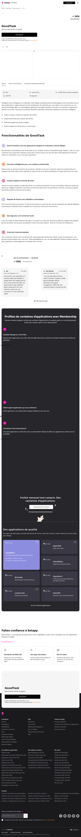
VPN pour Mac (6, 752)
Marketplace (8, 8)
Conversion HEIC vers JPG (62, 775)
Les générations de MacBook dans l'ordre (40, 760)
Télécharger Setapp (7, 737)
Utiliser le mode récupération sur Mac (39, 796)
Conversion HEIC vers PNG (62, 777)
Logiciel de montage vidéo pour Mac (12, 770)
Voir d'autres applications (41, 605)
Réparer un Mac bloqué (61, 796)
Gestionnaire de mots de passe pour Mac (14, 767)
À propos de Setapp (7, 734)
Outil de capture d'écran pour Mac (12, 780)
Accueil (3, 8)
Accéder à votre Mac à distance (37, 793)
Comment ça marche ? (8, 729)
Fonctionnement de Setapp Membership (40, 511)
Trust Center (31, 724)
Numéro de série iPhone (62, 755)
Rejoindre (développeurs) (35, 726)
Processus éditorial (60, 721)
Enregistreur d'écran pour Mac (10, 757)
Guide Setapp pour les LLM (36, 752)
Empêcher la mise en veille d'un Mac (39, 801)
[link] (61, 816)
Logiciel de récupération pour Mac (12, 765)
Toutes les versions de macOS (37, 755)
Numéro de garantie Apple (62, 767)
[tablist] (40, 84)
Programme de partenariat (36, 732)
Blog (29, 734)
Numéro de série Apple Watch (63, 765)
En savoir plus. (33, 40)
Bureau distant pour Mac (9, 782)
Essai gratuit (69, 2)
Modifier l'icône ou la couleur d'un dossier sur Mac (14, 796)
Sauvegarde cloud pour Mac (10, 785)
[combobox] (75, 830)
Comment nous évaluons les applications (67, 724)
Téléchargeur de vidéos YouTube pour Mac (14, 755)
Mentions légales (7, 744)
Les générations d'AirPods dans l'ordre (39, 767)
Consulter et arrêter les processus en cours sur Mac (40, 798)
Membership (5, 726)
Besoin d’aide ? (5, 832)
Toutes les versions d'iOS (35, 757)
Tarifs (3, 732)
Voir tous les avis (41, 301)
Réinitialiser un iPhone (61, 798)
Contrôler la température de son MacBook (67, 793)
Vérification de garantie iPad (63, 772)
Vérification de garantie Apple (63, 770)
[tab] (4, 84)
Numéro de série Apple (61, 752)
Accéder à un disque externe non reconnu (14, 801)
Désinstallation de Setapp (9, 742)
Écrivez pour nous (60, 729)
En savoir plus (6, 641)
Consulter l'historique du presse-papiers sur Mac (14, 793)
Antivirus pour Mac (7, 760)
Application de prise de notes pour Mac (13, 772)
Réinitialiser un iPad (60, 801)
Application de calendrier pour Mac (12, 777)
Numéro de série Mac (61, 757)
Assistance (31, 721)
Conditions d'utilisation (15, 832)
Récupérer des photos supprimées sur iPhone (14, 798)
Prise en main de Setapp (9, 739)
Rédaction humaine (60, 726)
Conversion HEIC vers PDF (62, 780)
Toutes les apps (16, 8)
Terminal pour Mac (7, 775)
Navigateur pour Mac (8, 762)
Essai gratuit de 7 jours (41, 507)
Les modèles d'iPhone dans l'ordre (38, 762)
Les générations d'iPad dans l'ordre (38, 765)
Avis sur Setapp (32, 729)
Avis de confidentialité (49, 820)
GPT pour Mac (59, 782)
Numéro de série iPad (61, 760)
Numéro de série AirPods (62, 762)
